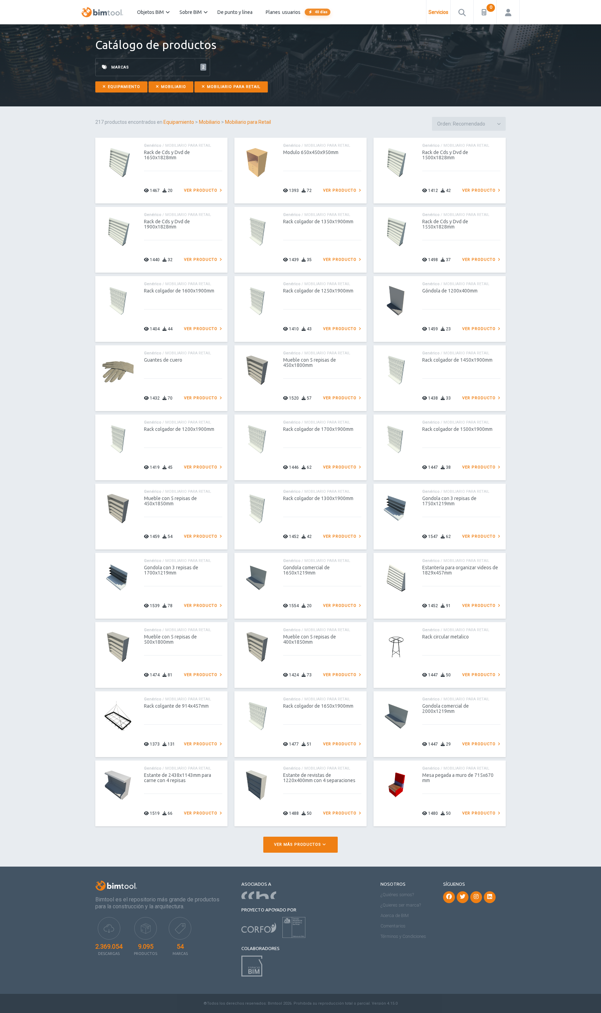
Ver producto (201, 190)
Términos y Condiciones (403, 936)
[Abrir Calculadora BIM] (485, 12)
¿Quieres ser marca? (400, 905)
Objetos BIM (150, 12)
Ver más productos (298, 844)
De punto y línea (235, 12)
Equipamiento (123, 87)
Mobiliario (173, 87)
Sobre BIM (190, 12)
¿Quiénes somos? (397, 894)
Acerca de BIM (394, 915)
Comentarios (393, 925)
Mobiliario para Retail (233, 87)
